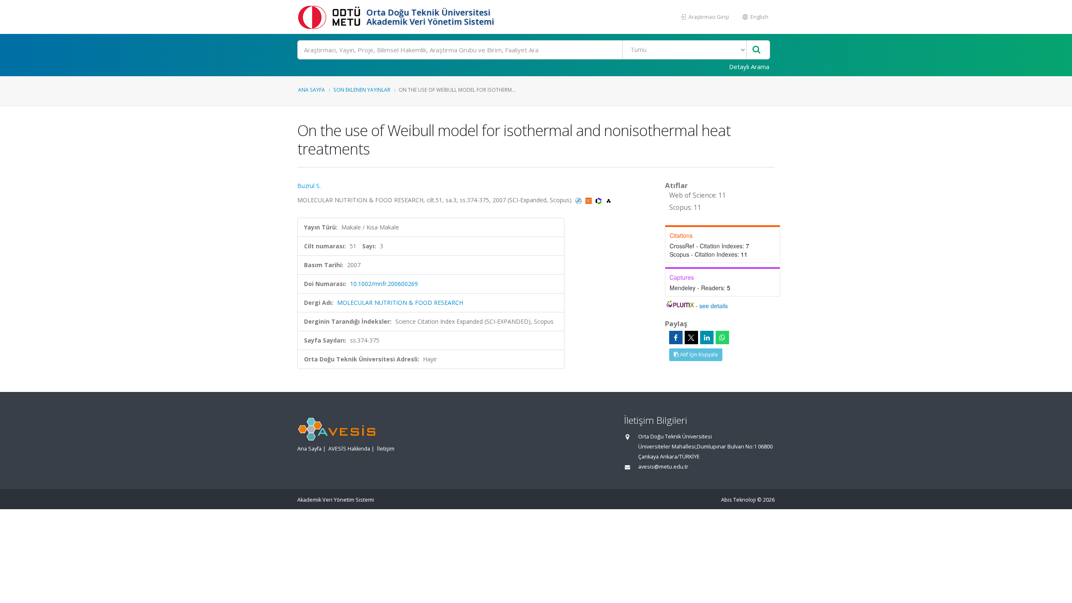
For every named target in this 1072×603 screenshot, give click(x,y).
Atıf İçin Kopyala (698, 354)
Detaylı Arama (749, 66)
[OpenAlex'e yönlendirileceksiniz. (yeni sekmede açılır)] (609, 200)
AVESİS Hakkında (349, 448)
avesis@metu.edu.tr (663, 466)
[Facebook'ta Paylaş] (676, 337)
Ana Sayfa (311, 89)
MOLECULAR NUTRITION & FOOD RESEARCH (400, 303)
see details (713, 306)
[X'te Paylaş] (691, 337)
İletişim (385, 448)
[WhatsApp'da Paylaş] (722, 337)
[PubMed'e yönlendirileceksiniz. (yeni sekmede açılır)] (579, 200)
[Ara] (756, 50)
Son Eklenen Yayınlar (361, 89)
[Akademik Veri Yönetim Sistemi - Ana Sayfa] (330, 17)
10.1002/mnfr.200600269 (384, 284)
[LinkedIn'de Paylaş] (707, 337)
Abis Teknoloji (738, 499)
